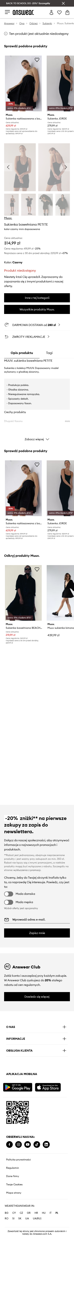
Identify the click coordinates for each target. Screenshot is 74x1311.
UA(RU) (37, 1218)
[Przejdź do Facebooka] (9, 1144)
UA (27, 1218)
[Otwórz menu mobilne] (7, 12)
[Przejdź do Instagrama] (18, 1144)
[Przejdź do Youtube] (27, 1144)
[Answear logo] (23, 12)
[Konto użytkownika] (51, 12)
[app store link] (50, 1087)
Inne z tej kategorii (37, 298)
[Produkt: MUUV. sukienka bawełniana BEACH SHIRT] (23, 593)
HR (36, 1212)
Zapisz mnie (37, 933)
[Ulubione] (59, 12)
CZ (21, 1212)
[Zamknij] (63, 3)
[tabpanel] (37, 400)
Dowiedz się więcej (37, 996)
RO (6, 1218)
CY (14, 1212)
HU (44, 1212)
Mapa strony (13, 1192)
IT (51, 1212)
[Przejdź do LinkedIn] (46, 1144)
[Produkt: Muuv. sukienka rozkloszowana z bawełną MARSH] (23, 83)
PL (57, 1212)
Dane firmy (12, 1176)
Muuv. (8, 218)
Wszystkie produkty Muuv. (37, 309)
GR (29, 1212)
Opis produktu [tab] (22, 353)
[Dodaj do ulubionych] (37, 60)
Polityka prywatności (18, 1159)
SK (19, 1218)
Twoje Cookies (14, 1184)
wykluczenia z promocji (26, 870)
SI (13, 1218)
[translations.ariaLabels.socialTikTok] (36, 1144)
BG (6, 1212)
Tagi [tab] (49, 353)
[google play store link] (18, 1087)
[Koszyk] (67, 12)
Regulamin (12, 1167)
